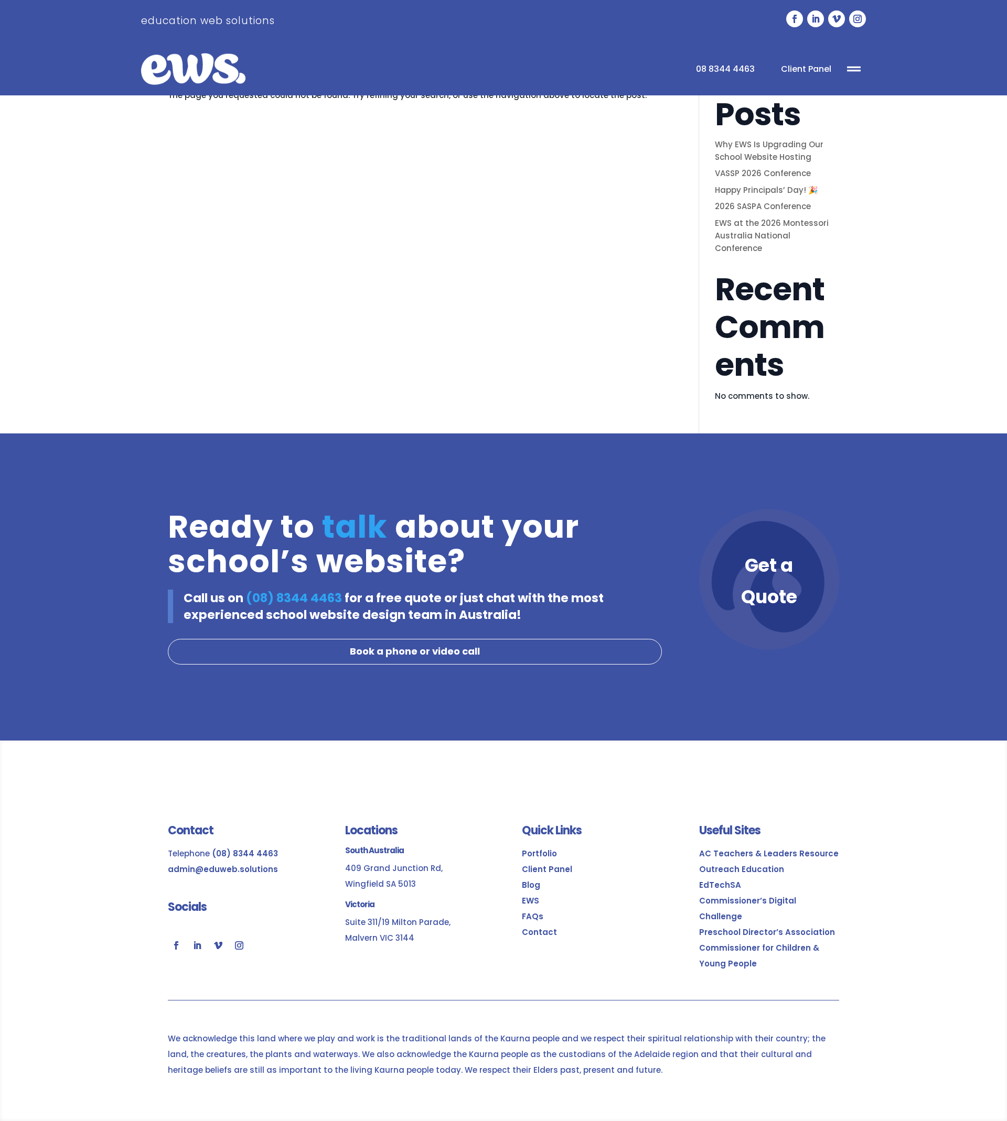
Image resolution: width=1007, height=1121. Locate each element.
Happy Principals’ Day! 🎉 (766, 189)
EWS (530, 900)
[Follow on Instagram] (857, 18)
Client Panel (806, 69)
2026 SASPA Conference (763, 206)
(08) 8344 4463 (294, 598)
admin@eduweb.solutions (223, 869)
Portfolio (539, 853)
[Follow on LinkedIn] (815, 18)
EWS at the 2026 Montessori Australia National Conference (772, 235)
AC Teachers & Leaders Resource (769, 853)
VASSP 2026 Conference (763, 173)
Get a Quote (769, 581)
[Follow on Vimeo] (836, 18)
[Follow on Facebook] (794, 18)
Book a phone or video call (415, 651)
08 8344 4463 (725, 69)
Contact (539, 932)
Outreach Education (741, 869)
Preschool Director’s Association (767, 932)
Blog (531, 884)
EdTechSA (720, 884)
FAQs (532, 916)
